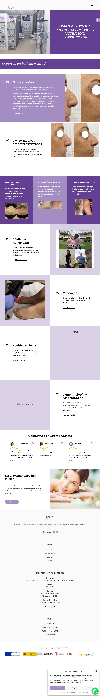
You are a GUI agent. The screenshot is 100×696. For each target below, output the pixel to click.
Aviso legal (85, 692)
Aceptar (57, 688)
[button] (98, 20)
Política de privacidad (75, 692)
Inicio (50, 550)
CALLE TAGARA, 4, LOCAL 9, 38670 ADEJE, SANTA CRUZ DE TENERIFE (50, 580)
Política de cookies (64, 692)
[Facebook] (54, 532)
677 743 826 (50, 587)
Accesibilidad (50, 635)
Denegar (73, 688)
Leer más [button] (12, 460)
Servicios (49, 557)
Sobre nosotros (50, 553)
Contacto (50, 561)
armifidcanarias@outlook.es (50, 602)
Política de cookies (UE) (50, 631)
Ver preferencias (89, 688)
